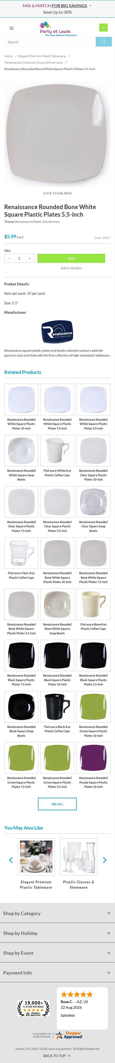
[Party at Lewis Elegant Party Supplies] (57, 27)
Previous (10, 859)
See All (57, 804)
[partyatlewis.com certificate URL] (57, 1035)
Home (8, 56)
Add (71, 258)
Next (104, 859)
